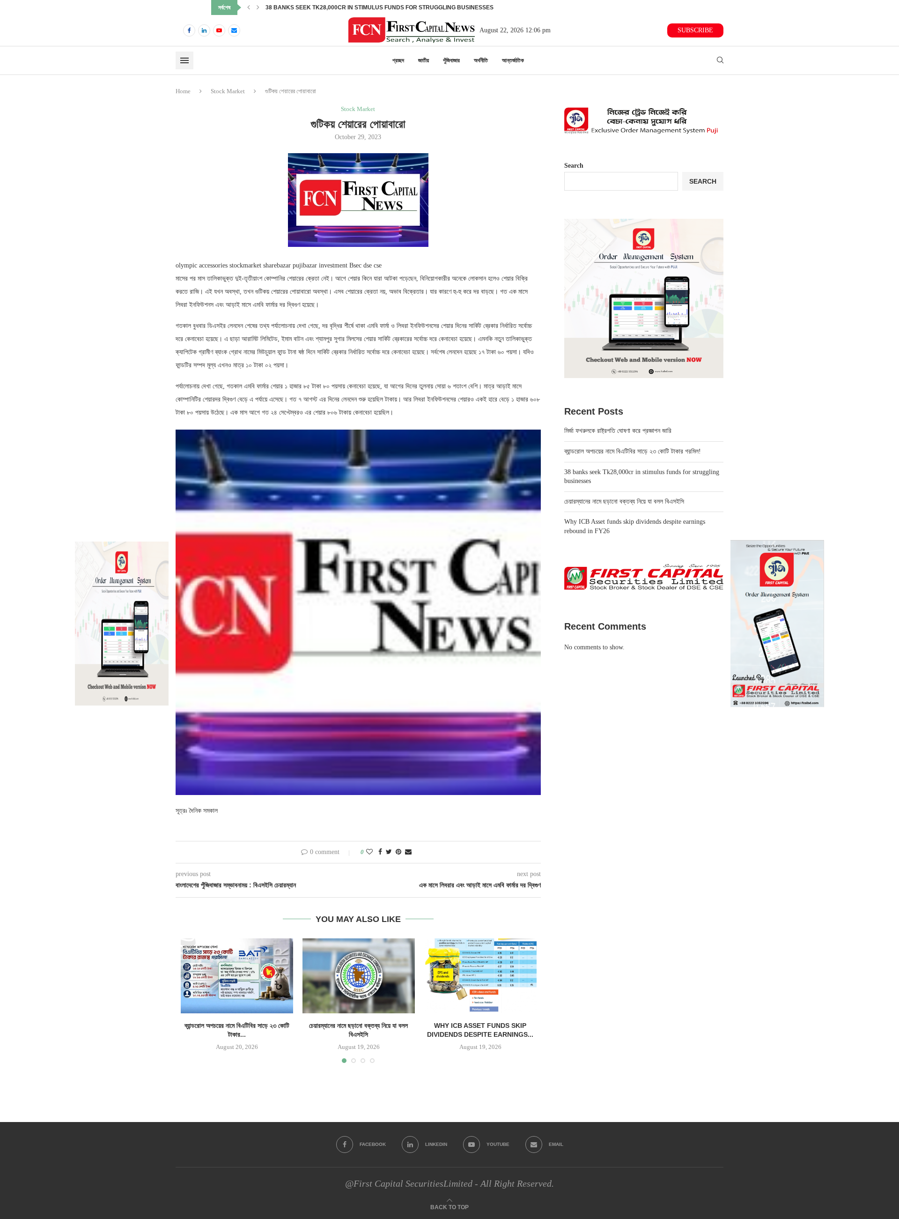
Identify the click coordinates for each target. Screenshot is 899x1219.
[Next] (258, 7)
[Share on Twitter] (389, 852)
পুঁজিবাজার (451, 60)
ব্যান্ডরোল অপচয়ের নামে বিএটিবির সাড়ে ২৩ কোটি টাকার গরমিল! (632, 451)
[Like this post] (369, 852)
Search (573, 165)
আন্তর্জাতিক (513, 60)
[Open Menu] (184, 60)
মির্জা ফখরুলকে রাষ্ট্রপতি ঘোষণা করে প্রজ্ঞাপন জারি (617, 430)
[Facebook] (189, 30)
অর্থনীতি (481, 60)
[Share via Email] (408, 852)
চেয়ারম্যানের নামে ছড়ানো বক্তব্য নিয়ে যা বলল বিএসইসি (315, 7)
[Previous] (248, 7)
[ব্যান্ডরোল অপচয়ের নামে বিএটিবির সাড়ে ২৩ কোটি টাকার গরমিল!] (237, 975)
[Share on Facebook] (380, 852)
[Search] (720, 60)
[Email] (234, 30)
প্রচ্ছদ (398, 60)
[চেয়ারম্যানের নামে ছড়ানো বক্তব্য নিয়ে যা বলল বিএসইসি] (358, 975)
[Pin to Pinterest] (398, 852)
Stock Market (228, 91)
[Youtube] (219, 30)
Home (183, 91)
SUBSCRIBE (695, 30)
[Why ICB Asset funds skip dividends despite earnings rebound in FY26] (480, 975)
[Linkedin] (204, 30)
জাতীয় (423, 60)
